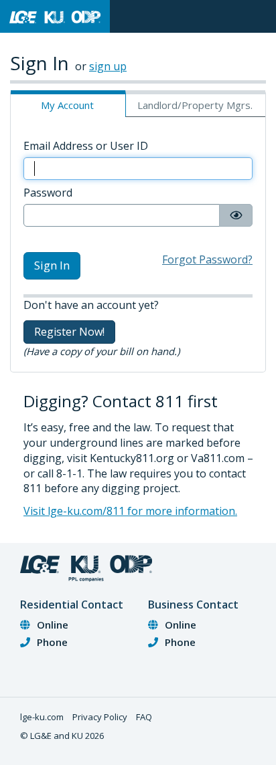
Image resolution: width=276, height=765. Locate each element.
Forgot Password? (207, 259)
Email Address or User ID (85, 145)
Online (52, 624)
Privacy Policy (99, 717)
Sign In (52, 265)
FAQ (144, 717)
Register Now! (69, 331)
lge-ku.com (42, 717)
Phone (52, 642)
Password (47, 192)
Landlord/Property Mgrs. (195, 105)
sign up (108, 66)
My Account (67, 105)
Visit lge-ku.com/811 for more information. (130, 511)
